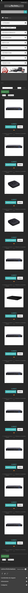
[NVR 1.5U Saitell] (14, 109)
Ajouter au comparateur (21, 133)
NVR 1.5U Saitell (14, 120)
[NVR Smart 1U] (14, 222)
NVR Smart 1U (14, 233)
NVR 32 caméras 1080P (14, 460)
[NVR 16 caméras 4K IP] (14, 373)
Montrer (15, 87)
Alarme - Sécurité (8, 27)
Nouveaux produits (8, 32)
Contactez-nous (24, 2)
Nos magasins (6, 37)
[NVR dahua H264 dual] (14, 298)
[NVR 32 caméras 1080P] (14, 449)
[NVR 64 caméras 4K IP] (14, 525)
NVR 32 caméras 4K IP (14, 422)
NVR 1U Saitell (14, 157)
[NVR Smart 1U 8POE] (14, 184)
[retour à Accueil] (2, 28)
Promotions (6, 63)
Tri (1, 87)
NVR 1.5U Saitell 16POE (14, 347)
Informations (7, 53)
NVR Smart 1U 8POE (14, 195)
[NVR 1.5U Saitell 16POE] (14, 336)
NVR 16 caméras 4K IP (14, 384)
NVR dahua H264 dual (14, 309)
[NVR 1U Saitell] (14, 146)
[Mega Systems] (14, 6)
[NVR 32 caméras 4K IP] (14, 411)
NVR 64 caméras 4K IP (14, 536)
